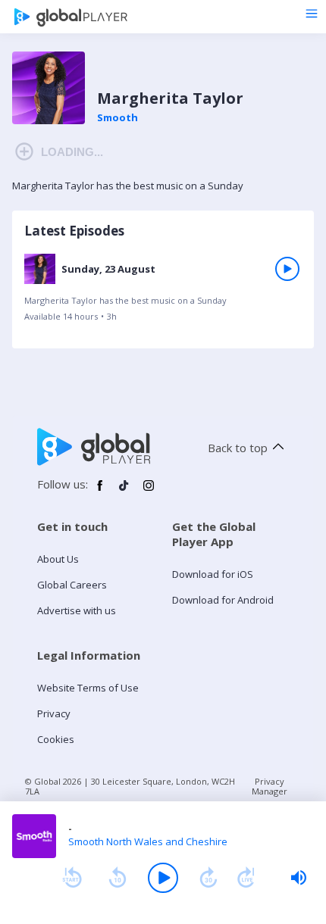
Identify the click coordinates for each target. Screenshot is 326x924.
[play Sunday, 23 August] (287, 269)
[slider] (299, 878)
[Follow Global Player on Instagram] (148, 491)
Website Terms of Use (88, 688)
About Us (58, 559)
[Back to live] (246, 878)
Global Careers (72, 585)
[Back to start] (72, 878)
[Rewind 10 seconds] (117, 878)
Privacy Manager (269, 786)
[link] (163, 292)
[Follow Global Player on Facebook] (100, 491)
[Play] (163, 878)
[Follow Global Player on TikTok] (124, 491)
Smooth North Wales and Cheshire (147, 841)
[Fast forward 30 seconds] (208, 878)
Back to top (238, 447)
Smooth (117, 117)
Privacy (54, 713)
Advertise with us (76, 610)
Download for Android (223, 600)
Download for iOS (212, 574)
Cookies (55, 739)
